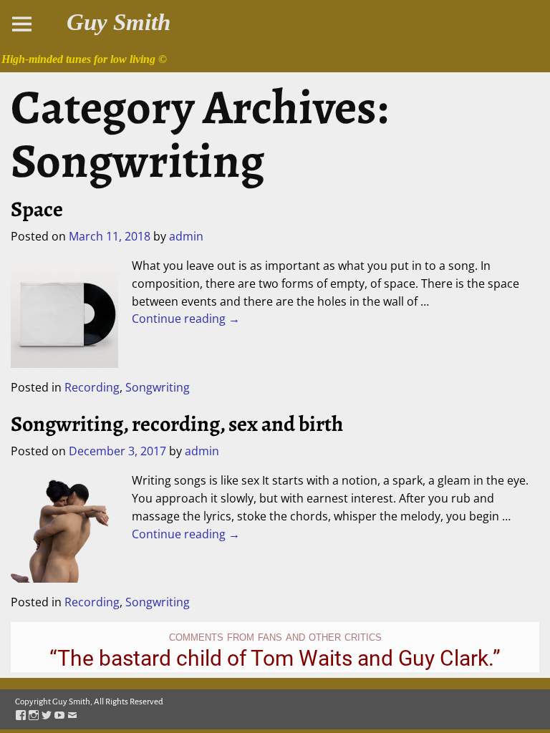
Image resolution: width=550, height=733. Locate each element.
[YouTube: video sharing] (59, 716)
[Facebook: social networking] (20, 716)
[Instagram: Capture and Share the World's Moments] (33, 716)
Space (37, 209)
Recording (92, 387)
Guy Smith (118, 22)
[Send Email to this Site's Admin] (72, 716)
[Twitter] (46, 716)
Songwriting (157, 387)
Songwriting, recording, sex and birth (177, 423)
